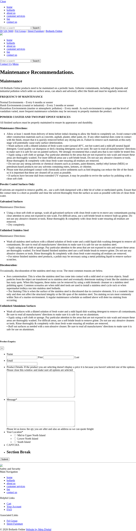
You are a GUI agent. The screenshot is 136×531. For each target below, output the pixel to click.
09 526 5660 (6, 31)
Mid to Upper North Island (31, 435)
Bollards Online (54, 31)
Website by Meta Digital (38, 529)
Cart (9, 503)
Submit (4, 459)
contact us (12, 22)
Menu (15, 64)
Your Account (14, 506)
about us (11, 13)
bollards (11, 10)
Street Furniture (36, 31)
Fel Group (20, 31)
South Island (24, 442)
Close (3, 1)
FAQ (9, 509)
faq (8, 19)
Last (77, 357)
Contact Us (6, 64)
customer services (16, 16)
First (40, 357)
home (9, 7)
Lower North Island (27, 438)
